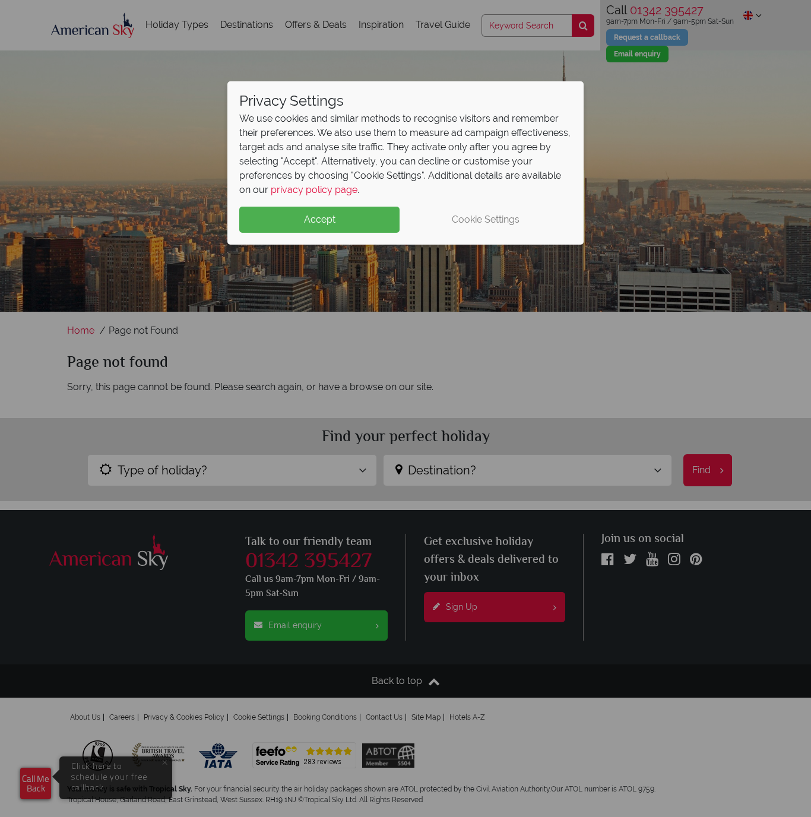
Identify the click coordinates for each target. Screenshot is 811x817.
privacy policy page (314, 189)
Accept (319, 219)
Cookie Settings (485, 219)
